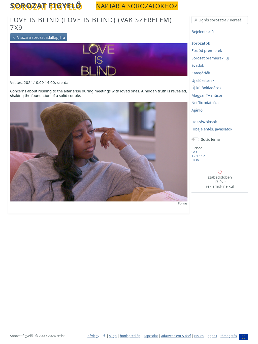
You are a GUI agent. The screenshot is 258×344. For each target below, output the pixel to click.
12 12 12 (198, 156)
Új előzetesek (202, 80)
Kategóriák (200, 72)
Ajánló (197, 110)
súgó (113, 335)
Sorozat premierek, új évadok (210, 61)
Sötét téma (210, 139)
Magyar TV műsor (206, 95)
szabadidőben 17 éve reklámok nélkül (220, 182)
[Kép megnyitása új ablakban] (98, 151)
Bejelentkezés (203, 31)
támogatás (228, 335)
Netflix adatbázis (205, 102)
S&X (194, 152)
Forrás (182, 203)
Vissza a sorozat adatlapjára (40, 37)
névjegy (93, 335)
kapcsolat (151, 335)
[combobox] (219, 20)
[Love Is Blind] (98, 59)
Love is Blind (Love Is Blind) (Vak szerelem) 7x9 (91, 23)
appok (212, 335)
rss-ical (199, 335)
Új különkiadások (206, 87)
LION (195, 160)
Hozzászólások (204, 121)
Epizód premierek (206, 50)
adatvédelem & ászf (176, 335)
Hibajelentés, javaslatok (211, 129)
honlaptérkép (130, 335)
